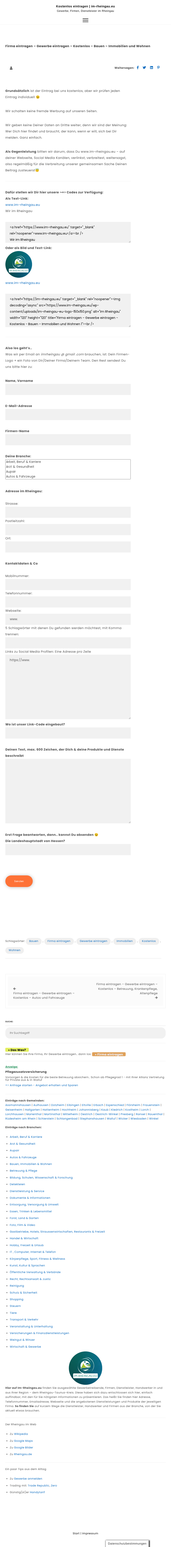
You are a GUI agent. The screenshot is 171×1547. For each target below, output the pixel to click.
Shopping (16, 1299)
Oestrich (87, 1114)
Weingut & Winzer (22, 1340)
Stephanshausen (92, 1119)
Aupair (14, 1150)
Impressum (90, 1533)
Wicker (123, 1119)
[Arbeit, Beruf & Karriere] (68, 462)
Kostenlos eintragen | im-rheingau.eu (85, 6)
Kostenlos (149, 941)
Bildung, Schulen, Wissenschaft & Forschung (41, 1178)
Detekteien (17, 1184)
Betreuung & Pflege (23, 1171)
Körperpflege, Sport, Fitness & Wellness (37, 1259)
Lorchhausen (14, 1114)
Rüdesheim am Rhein (20, 1119)
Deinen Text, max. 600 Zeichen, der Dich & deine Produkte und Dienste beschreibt (64, 752)
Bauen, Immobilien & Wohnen (31, 1164)
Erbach (99, 1105)
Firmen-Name (17, 431)
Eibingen (73, 1105)
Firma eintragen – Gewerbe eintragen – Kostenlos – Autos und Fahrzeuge (44, 995)
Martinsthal (52, 1114)
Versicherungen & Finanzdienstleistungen (39, 1333)
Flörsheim (133, 1105)
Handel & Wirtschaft (24, 1238)
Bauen (33, 941)
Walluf (111, 1119)
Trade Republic (38, 1486)
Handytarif (37, 1492)
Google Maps (23, 1441)
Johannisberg (89, 1110)
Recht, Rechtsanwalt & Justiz (30, 1279)
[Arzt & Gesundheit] (68, 466)
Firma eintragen (59, 941)
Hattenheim (51, 1110)
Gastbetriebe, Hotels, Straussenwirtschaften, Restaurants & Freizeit (57, 1232)
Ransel (140, 1114)
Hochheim (69, 1110)
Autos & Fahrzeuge (23, 1157)
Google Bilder (23, 1448)
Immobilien (125, 941)
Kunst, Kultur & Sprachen (27, 1266)
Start (76, 1533)
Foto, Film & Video (22, 1225)
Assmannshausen (18, 1105)
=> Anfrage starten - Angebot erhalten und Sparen (41, 1085)
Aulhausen (41, 1105)
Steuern (15, 1306)
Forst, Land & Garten (24, 1218)
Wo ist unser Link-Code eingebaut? (35, 724)
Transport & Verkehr (24, 1320)
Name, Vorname (19, 381)
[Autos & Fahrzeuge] (68, 476)
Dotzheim (57, 1105)
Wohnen (14, 950)
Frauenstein (151, 1105)
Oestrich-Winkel (106, 1114)
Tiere (13, 1313)
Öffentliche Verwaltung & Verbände (35, 1272)
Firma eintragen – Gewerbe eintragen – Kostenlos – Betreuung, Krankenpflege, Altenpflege (127, 988)
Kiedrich (117, 1110)
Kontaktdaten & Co (21, 563)
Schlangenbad (67, 1119)
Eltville (86, 1105)
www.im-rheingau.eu (22, 204)
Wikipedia (21, 1434)
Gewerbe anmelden (28, 1479)
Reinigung (17, 1286)
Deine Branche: (18, 456)
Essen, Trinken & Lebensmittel (31, 1211)
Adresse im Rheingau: (24, 491)
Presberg (127, 1114)
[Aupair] (68, 471)
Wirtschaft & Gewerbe (25, 1347)
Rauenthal (155, 1114)
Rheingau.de (23, 1454)
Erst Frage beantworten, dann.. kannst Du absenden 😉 (51, 837)
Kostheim (132, 1110)
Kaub (105, 1110)
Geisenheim (13, 1110)
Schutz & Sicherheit (23, 1293)
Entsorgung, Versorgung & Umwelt (34, 1205)
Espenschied (115, 1105)
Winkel (154, 1119)
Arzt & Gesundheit (22, 1144)
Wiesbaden (138, 1119)
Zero (54, 1486)
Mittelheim (70, 1114)
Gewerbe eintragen (93, 941)
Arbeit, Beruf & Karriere (26, 1137)
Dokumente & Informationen (30, 1198)
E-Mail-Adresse (18, 406)
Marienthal (34, 1114)
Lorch (145, 1110)
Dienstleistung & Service (27, 1191)
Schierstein (46, 1119)
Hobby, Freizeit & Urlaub (27, 1245)
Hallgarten (32, 1110)
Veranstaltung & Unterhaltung (31, 1326)
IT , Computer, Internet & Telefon (33, 1252)
